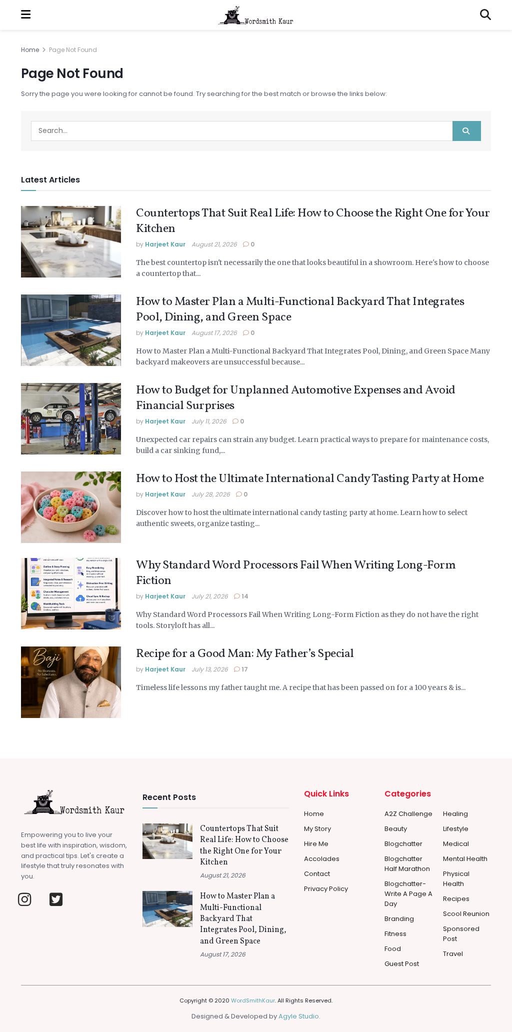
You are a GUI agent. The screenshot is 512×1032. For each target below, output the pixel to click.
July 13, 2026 (210, 669)
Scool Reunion (466, 913)
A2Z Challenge (408, 813)
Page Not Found (73, 50)
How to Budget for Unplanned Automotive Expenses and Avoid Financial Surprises (296, 398)
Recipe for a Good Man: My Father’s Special (245, 654)
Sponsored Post (461, 934)
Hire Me (316, 843)
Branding (399, 919)
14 (244, 596)
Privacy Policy (326, 889)
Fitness (395, 933)
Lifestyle (455, 829)
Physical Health (456, 878)
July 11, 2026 (209, 421)
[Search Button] (485, 15)
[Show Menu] (25, 15)
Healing (455, 813)
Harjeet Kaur (165, 244)
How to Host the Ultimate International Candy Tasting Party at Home (310, 479)
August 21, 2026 (214, 244)
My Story (317, 829)
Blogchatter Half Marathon (407, 864)
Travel (453, 953)
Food (392, 949)
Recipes (456, 899)
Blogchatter (403, 843)
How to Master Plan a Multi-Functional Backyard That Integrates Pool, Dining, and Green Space (300, 310)
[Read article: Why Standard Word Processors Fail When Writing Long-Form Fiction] (71, 594)
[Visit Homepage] (256, 15)
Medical (456, 843)
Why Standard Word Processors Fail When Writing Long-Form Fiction (296, 573)
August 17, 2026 (214, 332)
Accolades (322, 859)
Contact (317, 873)
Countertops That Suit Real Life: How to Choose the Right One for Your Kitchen (313, 221)
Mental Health (465, 859)
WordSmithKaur (253, 1000)
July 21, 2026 (210, 596)
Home (30, 50)
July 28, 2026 (211, 494)
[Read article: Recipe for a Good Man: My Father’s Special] (71, 682)
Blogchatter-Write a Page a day (408, 893)
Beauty (395, 829)
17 (244, 669)
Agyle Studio (298, 1016)
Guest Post (401, 963)
